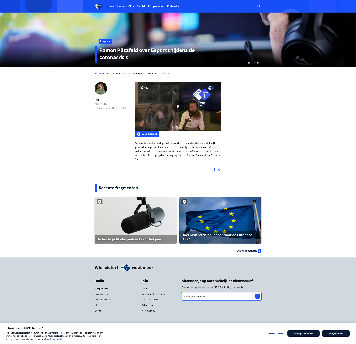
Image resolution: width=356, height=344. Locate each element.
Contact (146, 288)
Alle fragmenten (247, 251)
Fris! (97, 100)
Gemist (141, 6)
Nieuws (121, 6)
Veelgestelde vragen (153, 294)
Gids (131, 6)
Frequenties (101, 288)
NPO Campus (149, 311)
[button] (258, 6)
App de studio (150, 299)
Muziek (99, 305)
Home (110, 6)
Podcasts (173, 6)
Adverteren (148, 305)
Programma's (156, 6)
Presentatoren (103, 299)
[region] (178, 106)
